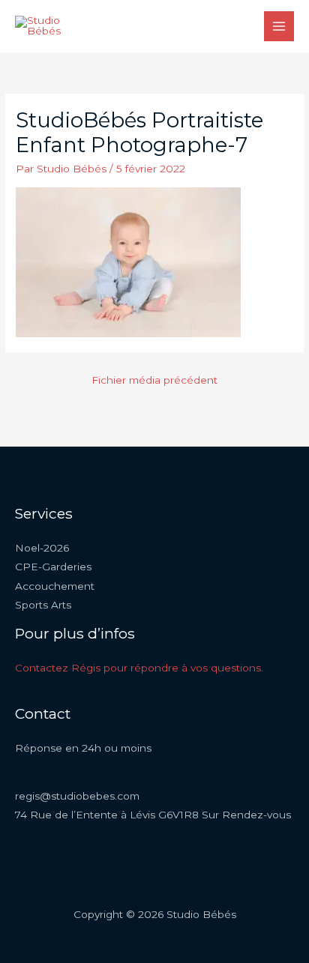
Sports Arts (43, 605)
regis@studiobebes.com (77, 796)
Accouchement (54, 586)
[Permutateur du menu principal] (279, 26)
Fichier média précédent (155, 380)
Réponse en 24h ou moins (83, 748)
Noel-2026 (42, 548)
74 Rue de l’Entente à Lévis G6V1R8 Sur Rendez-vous (153, 815)
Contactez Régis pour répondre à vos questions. (139, 668)
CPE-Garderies (53, 567)
